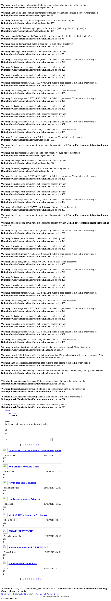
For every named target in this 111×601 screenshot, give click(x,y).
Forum (7, 410)
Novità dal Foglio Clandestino (23, 483)
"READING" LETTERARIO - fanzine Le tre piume (35, 450)
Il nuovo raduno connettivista (23, 563)
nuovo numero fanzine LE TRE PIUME (28, 547)
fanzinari (11, 413)
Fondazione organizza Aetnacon (24, 499)
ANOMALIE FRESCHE (21, 531)
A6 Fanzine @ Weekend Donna (24, 466)
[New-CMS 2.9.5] (2, 594)
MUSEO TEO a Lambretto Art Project (28, 515)
